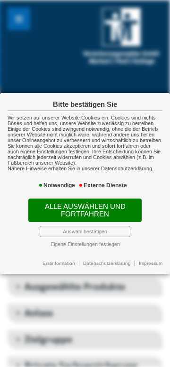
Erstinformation (58, 263)
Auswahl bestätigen (85, 231)
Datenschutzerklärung (107, 263)
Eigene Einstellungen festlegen (85, 244)
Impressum (150, 263)
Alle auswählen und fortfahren (85, 210)
